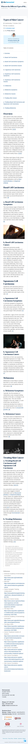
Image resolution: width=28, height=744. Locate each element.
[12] (15, 541)
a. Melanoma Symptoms (10, 90)
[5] (4, 221)
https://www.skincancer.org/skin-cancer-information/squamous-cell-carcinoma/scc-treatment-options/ (14, 659)
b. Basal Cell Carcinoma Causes (12, 65)
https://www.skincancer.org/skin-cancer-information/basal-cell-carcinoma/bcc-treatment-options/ (13, 651)
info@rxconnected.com (12, 705)
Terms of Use (5, 738)
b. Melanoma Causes (9, 94)
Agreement (20, 738)
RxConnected (16, 513)
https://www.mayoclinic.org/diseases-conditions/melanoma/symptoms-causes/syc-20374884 (14, 628)
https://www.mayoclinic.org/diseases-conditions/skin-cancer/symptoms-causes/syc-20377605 (14, 612)
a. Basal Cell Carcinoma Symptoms (13, 61)
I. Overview (6, 53)
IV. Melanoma (7, 85)
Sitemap (24, 738)
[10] (15, 485)
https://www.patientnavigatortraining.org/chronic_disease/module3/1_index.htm (14, 595)
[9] (9, 436)
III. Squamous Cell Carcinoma (11, 70)
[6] (7, 258)
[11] (17, 485)
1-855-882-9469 (9, 703)
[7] (7, 294)
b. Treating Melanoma (9, 108)
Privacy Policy (10, 738)
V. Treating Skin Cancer (10, 98)
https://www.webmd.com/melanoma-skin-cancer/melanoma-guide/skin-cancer (14, 585)
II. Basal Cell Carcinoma (10, 57)
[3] (21, 153)
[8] (9, 409)
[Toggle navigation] (25, 2)
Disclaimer (15, 738)
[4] (8, 197)
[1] (13, 129)
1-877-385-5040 (10, 702)
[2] (15, 129)
